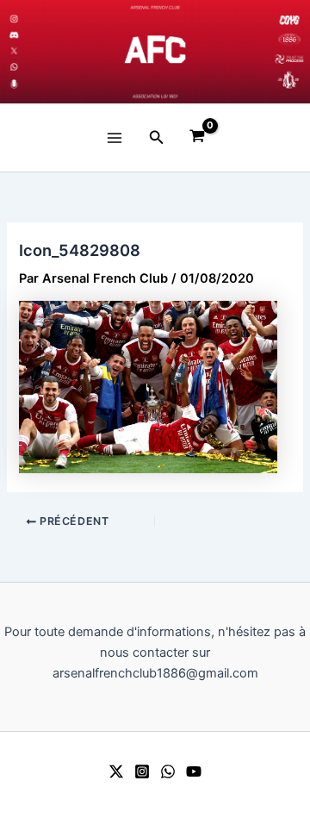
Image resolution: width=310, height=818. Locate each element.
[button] (156, 137)
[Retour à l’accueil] (155, 51)
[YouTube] (194, 771)
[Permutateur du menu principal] (114, 137)
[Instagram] (142, 771)
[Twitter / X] (116, 771)
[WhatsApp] (168, 771)
